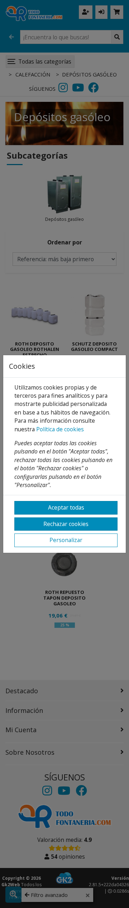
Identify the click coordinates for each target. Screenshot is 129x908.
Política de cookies (60, 429)
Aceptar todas (66, 507)
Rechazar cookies (66, 524)
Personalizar (65, 540)
